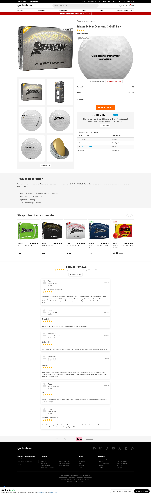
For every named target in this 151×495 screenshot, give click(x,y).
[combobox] (75, 6)
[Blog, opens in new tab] (132, 448)
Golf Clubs (119, 465)
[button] (97, 6)
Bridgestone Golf (83, 459)
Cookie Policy (53, 492)
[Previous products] (127, 215)
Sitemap (82, 481)
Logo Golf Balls (120, 459)
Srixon (80, 463)
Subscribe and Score (64, 465)
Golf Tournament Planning (65, 463)
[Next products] (132, 215)
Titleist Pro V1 (101, 467)
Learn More (105, 125)
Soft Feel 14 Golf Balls (25, 246)
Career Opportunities (45, 465)
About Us (43, 459)
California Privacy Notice (67, 479)
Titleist (80, 467)
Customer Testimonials (103, 463)
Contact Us (43, 461)
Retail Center (44, 463)
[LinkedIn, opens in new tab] (126, 448)
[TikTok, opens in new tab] (107, 448)
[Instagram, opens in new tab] (101, 448)
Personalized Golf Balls (122, 461)
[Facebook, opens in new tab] (94, 448)
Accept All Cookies (142, 491)
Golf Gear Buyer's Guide (64, 461)
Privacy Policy (41, 492)
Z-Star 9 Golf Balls (47, 246)
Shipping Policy (88, 477)
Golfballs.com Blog (102, 459)
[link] (123, 5)
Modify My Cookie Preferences (121, 491)
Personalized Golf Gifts (122, 463)
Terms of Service (63, 477)
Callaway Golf (82, 461)
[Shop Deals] (75, 13)
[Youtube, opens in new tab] (113, 448)
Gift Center (61, 459)
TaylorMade (81, 465)
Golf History (100, 465)
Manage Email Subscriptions (47, 467)
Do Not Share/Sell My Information (82, 479)
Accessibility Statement (72, 481)
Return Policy (80, 477)
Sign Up (20, 464)
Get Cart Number (75, 485)
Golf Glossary (101, 461)
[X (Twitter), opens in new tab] (119, 448)
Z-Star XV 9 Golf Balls (72, 246)
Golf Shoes (119, 467)
